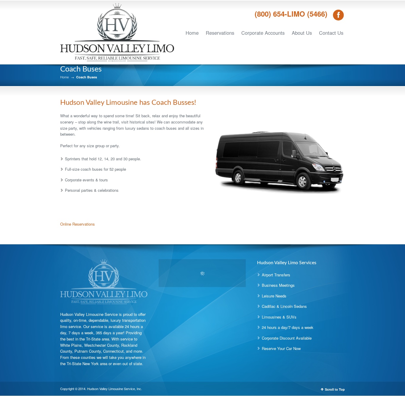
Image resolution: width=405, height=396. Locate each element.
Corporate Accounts (263, 32)
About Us (302, 32)
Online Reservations (77, 224)
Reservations (220, 32)
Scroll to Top (335, 389)
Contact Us (331, 32)
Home (192, 32)
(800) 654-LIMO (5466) (291, 13)
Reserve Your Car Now (281, 348)
